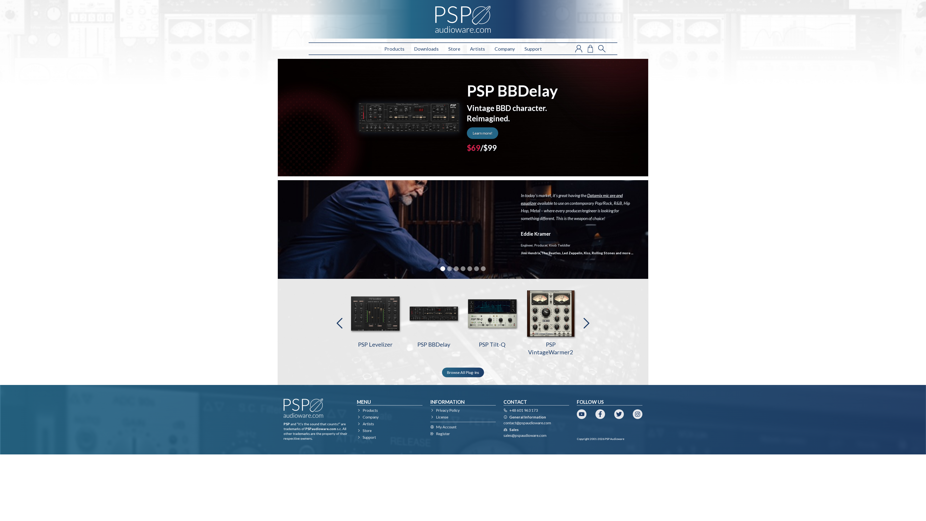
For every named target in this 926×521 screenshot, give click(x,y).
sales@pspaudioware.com (525, 435)
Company (505, 49)
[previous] (339, 323)
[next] (586, 323)
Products (394, 49)
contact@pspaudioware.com (527, 422)
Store (454, 49)
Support (533, 49)
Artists (477, 49)
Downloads (426, 49)
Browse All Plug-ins (463, 372)
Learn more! (482, 133)
